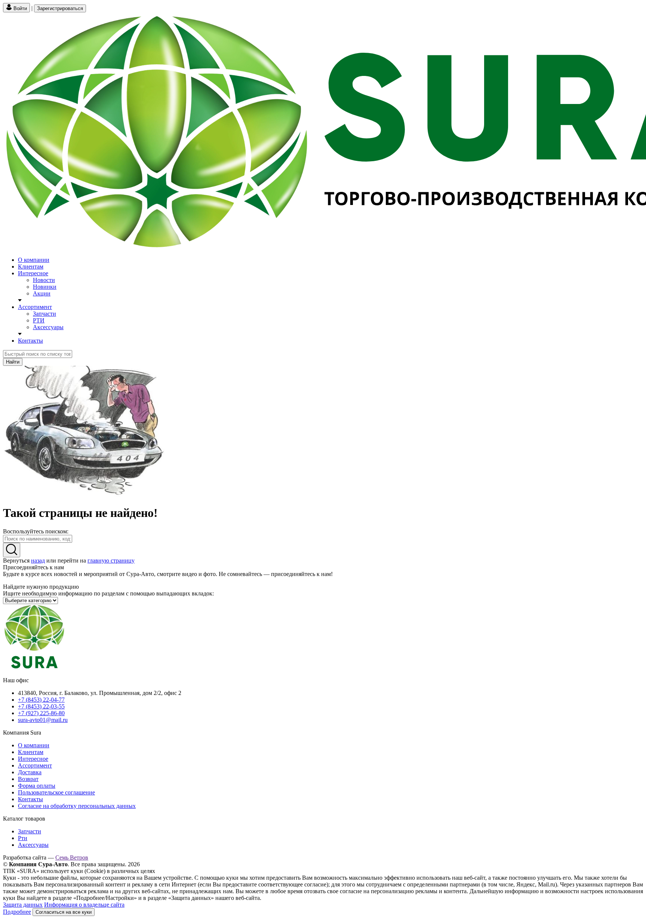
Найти (12, 362)
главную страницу (111, 560)
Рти (22, 838)
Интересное (33, 273)
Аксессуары (48, 327)
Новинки (44, 287)
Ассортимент (35, 307)
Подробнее (17, 912)
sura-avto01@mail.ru (43, 720)
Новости (44, 280)
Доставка (29, 772)
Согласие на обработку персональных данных (77, 806)
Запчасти (44, 313)
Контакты (30, 340)
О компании (33, 260)
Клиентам (30, 266)
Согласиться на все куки (64, 912)
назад (38, 560)
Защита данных (23, 904)
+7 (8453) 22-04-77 (41, 699)
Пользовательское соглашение (56, 792)
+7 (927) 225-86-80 (41, 713)
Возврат (28, 779)
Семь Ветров (71, 857)
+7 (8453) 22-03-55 (41, 706)
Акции (41, 293)
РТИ (38, 320)
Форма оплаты (36, 785)
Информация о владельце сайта (84, 904)
